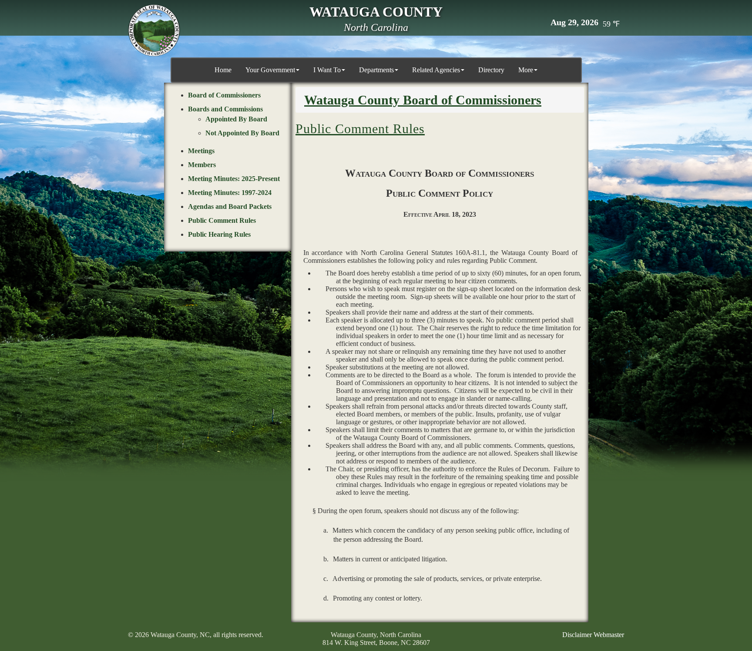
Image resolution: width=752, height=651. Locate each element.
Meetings (201, 150)
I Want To (327, 70)
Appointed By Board (236, 119)
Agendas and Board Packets (230, 206)
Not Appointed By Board (242, 133)
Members (202, 164)
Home (223, 70)
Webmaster (609, 634)
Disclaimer (577, 634)
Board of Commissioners (224, 95)
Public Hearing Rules (219, 234)
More (525, 70)
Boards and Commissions (225, 109)
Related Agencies (436, 70)
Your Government (270, 70)
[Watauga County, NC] (154, 30)
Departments (376, 70)
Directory (491, 70)
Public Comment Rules (222, 220)
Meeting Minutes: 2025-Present (234, 178)
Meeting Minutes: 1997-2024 (230, 192)
